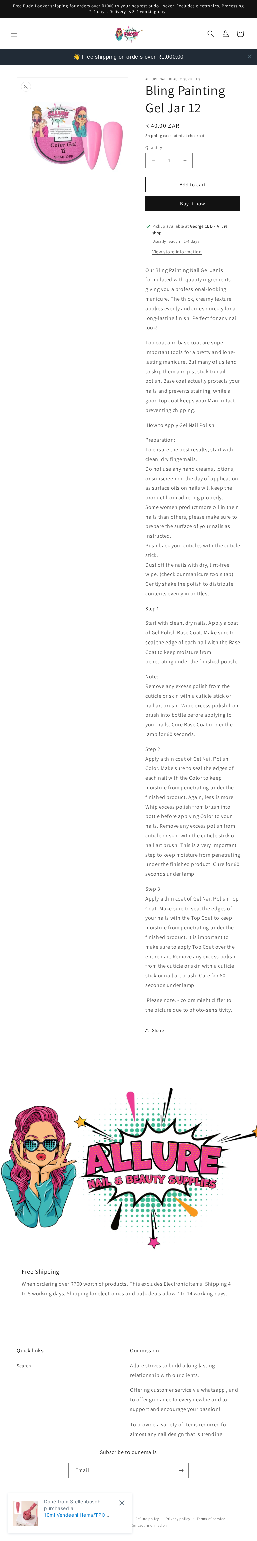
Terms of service (211, 1518)
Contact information (149, 1525)
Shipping (153, 135)
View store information (177, 252)
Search (24, 1366)
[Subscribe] (181, 1470)
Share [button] (158, 1030)
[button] (14, 33)
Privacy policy (178, 1518)
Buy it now (192, 203)
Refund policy (147, 1518)
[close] (250, 56)
